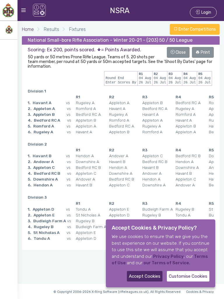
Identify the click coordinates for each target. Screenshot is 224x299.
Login (205, 12)
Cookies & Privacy (200, 292)
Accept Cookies (144, 276)
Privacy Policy (168, 256)
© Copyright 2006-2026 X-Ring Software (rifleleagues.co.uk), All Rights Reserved (117, 292)
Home (28, 29)
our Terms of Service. (167, 262)
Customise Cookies (188, 276)
